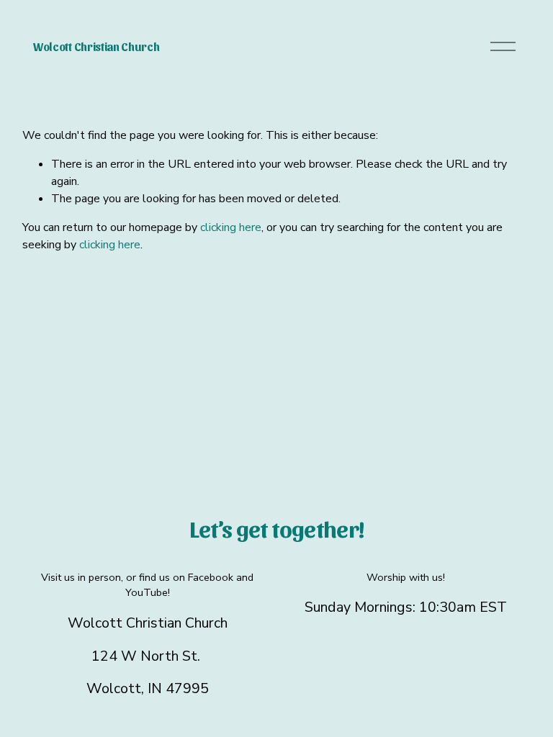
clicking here (230, 227)
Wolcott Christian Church (96, 46)
